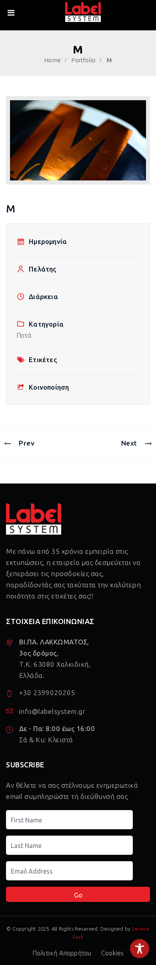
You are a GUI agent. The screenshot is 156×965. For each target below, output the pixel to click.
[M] (78, 140)
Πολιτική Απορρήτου (62, 953)
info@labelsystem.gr (52, 711)
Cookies (112, 953)
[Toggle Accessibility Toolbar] (139, 948)
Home (52, 60)
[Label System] (83, 12)
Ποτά (24, 335)
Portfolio (84, 60)
